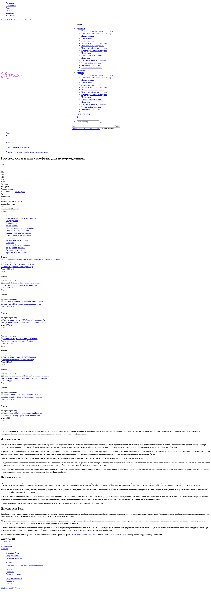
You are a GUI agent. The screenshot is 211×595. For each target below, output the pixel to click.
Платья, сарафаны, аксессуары (94, 48)
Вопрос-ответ (11, 581)
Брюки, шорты (87, 41)
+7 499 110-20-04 (8, 20)
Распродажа (20, 192)
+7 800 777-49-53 (22, 20)
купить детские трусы (113, 534)
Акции (9, 133)
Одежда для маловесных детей (94, 50)
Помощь (4, 549)
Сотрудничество (13, 555)
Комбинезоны (87, 38)
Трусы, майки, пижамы (91, 63)
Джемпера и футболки (90, 65)
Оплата (9, 569)
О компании (6, 544)
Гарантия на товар (13, 574)
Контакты (10, 562)
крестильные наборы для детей (84, 534)
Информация (6, 546)
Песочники (86, 53)
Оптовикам (6, 541)
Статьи (9, 583)
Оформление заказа (14, 578)
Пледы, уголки (87, 36)
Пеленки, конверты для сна (92, 46)
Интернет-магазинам (14, 558)
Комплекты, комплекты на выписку (96, 33)
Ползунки (85, 58)
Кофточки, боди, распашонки (93, 60)
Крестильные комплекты (91, 68)
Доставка (10, 572)
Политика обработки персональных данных (24, 565)
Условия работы (12, 553)
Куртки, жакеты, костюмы (92, 55)
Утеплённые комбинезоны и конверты (97, 31)
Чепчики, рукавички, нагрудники (95, 43)
